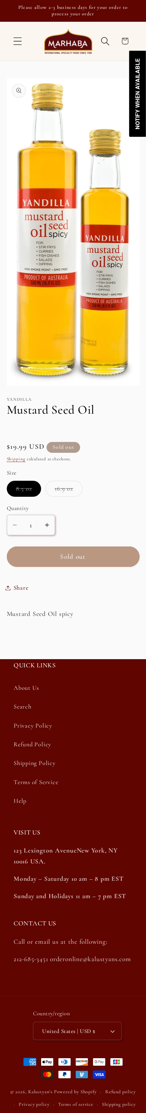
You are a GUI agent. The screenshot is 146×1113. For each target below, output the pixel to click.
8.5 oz (28, 490)
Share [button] (21, 587)
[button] (17, 41)
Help (20, 801)
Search (23, 706)
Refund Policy (32, 744)
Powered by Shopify (75, 1092)
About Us (26, 687)
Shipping (16, 459)
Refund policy (120, 1092)
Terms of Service (36, 782)
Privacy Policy (33, 725)
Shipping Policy (35, 763)
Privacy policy (34, 1104)
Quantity (18, 508)
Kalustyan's (40, 1092)
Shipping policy (119, 1104)
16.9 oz (69, 490)
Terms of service (76, 1104)
